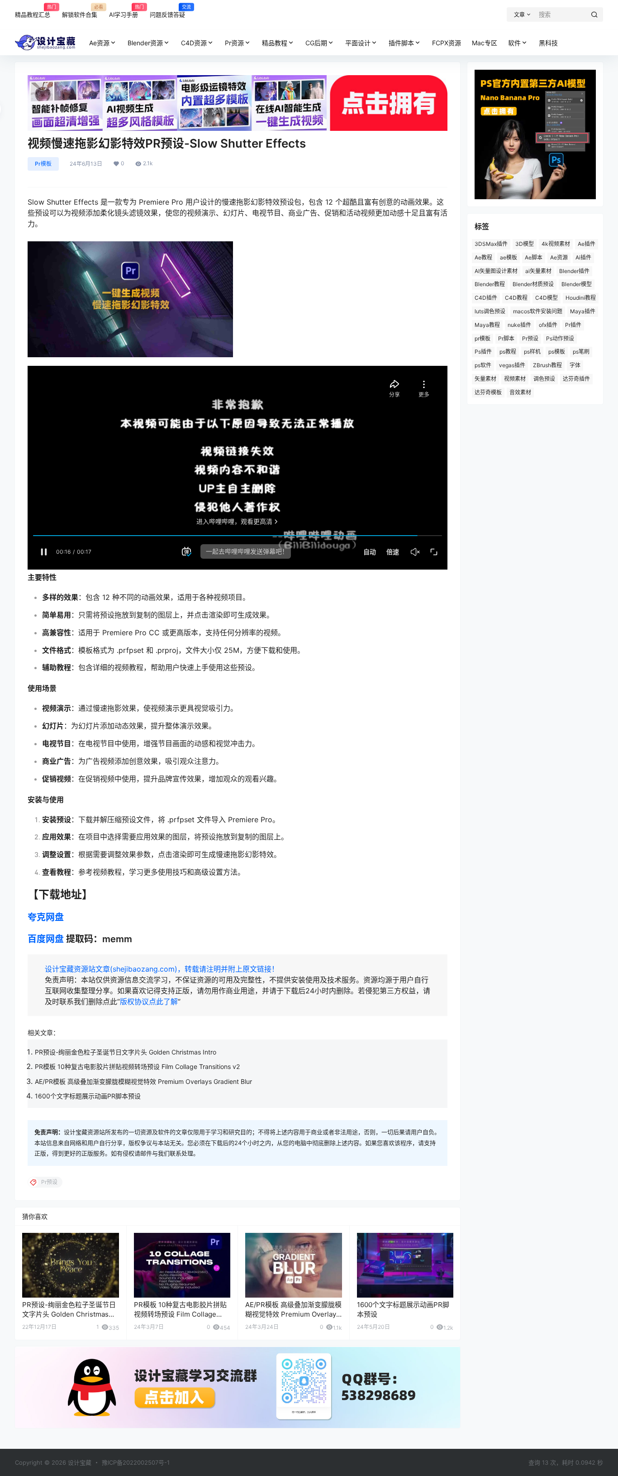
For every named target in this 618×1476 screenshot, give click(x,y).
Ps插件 (483, 351)
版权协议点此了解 (149, 1001)
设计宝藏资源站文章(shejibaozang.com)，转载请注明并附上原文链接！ (162, 968)
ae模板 (508, 257)
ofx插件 (548, 324)
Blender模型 (576, 284)
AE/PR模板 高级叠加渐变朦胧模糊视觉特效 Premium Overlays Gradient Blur (143, 1081)
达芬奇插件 (576, 378)
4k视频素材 (556, 243)
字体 (575, 365)
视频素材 (515, 378)
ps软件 (483, 365)
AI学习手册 (123, 11)
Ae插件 (586, 243)
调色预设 (544, 378)
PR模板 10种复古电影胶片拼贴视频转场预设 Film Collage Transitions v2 (137, 1066)
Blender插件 (574, 271)
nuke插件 (519, 324)
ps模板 (556, 351)
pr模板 (482, 338)
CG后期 (316, 43)
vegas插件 (512, 365)
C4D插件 (486, 297)
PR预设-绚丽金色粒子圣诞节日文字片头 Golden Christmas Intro (125, 1052)
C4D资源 (194, 43)
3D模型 (524, 243)
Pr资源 (234, 43)
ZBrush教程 (547, 365)
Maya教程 (487, 324)
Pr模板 (43, 163)
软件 (514, 43)
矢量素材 (485, 378)
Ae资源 (99, 43)
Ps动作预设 (560, 338)
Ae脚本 (533, 257)
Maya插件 (582, 311)
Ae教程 (483, 257)
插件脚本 (401, 43)
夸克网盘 (46, 917)
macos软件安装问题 (537, 311)
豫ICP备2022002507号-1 (136, 1462)
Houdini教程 (581, 297)
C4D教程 (516, 297)
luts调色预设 (490, 311)
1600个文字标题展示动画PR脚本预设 (88, 1096)
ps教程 (507, 351)
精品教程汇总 (32, 11)
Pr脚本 (506, 338)
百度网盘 (46, 939)
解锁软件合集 (79, 11)
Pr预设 (530, 338)
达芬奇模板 (488, 392)
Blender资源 (145, 43)
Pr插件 (573, 324)
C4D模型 (546, 297)
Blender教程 (490, 284)
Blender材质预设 (533, 284)
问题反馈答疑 (167, 11)
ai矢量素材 (538, 271)
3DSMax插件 (491, 243)
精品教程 (274, 43)
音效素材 (520, 392)
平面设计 (358, 43)
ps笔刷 (581, 351)
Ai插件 (583, 257)
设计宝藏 (78, 1462)
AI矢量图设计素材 (496, 271)
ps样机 (532, 351)
